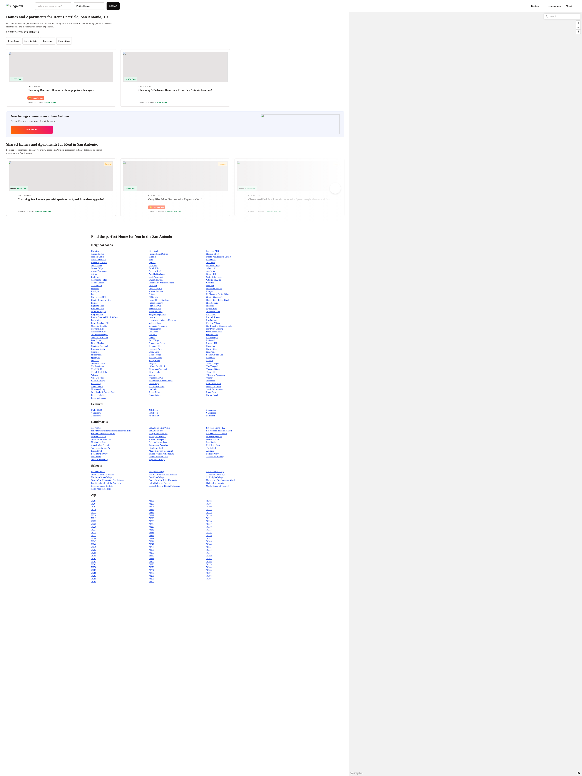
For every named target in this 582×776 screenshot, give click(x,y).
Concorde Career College (102, 486)
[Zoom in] (578, 23)
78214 (151, 512)
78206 (209, 504)
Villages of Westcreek (215, 375)
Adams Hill (211, 268)
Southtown (211, 260)
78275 (209, 564)
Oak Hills (153, 334)
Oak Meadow (212, 334)
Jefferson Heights (98, 311)
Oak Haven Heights (99, 334)
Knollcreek (211, 314)
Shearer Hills (96, 355)
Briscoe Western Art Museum (161, 454)
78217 (151, 515)
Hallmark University (215, 483)
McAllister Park (213, 445)
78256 (151, 553)
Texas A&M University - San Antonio (107, 480)
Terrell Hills (154, 268)
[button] (576, 6)
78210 (93, 509)
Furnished (210, 416)
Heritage (94, 303)
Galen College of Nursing (160, 483)
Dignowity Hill (155, 288)
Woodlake (210, 381)
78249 (93, 547)
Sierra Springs (155, 355)
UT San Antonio (98, 471)
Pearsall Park (96, 451)
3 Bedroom (211, 410)
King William (97, 314)
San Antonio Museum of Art (103, 434)
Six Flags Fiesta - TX (215, 428)
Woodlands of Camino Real (103, 392)
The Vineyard (212, 366)
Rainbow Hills (155, 346)
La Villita (153, 265)
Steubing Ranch (155, 358)
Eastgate (209, 291)
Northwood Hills (98, 332)
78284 (151, 570)
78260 (209, 556)
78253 (151, 550)
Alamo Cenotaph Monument (161, 451)
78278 (93, 567)
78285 (209, 570)
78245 (209, 541)
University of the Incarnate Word (220, 480)
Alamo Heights (97, 254)
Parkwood (210, 340)
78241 (151, 538)
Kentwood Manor (98, 398)
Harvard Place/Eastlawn (159, 300)
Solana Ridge (154, 392)
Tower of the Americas (101, 439)
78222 (93, 521)
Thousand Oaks (212, 369)
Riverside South (98, 349)
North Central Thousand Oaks (219, 326)
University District (99, 262)
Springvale (95, 358)
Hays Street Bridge (157, 459)
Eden (93, 294)
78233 (209, 530)
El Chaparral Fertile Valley (217, 294)
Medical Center (97, 257)
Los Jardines (211, 320)
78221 (209, 518)
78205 (151, 504)
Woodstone (95, 383)
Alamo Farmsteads (99, 271)
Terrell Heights (212, 363)
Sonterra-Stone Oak (214, 355)
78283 (93, 570)
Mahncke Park (155, 323)
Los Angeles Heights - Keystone (162, 320)
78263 (151, 558)
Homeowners (554, 6)
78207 (93, 507)
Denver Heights (97, 395)
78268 (209, 561)
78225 (93, 524)
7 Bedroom (96, 416)
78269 (93, 564)
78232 (151, 530)
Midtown (152, 257)
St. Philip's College (214, 477)
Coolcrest (210, 283)
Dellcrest (210, 285)
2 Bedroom (153, 410)
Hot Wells (153, 389)
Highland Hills (97, 306)
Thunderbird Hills (99, 372)
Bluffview (95, 277)
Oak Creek (153, 332)
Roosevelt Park (155, 349)
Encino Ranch (212, 395)
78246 (93, 544)
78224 (209, 521)
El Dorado (153, 297)
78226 (151, 524)
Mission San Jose (156, 291)
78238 (151, 535)
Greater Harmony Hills (101, 300)
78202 (151, 501)
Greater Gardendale (214, 297)
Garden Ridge (97, 268)
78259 (151, 556)
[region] (382, 60)
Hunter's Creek (155, 309)
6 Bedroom (211, 413)
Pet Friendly (154, 416)
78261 (93, 558)
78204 (93, 504)
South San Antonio (214, 389)
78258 (93, 556)
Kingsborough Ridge (157, 314)
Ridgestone (211, 346)
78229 (151, 527)
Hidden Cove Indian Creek (217, 300)
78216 (93, 515)
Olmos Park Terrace (99, 337)
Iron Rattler (211, 442)
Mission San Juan (98, 442)
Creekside (95, 352)
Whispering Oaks (156, 378)
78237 (93, 535)
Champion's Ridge (99, 280)
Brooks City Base (213, 386)
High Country (212, 303)
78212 (209, 509)
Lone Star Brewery (99, 454)
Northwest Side (212, 265)
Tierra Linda (154, 372)
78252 (93, 550)
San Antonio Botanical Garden (219, 431)
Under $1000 (96, 410)
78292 (93, 576)
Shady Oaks (154, 352)
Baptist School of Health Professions (164, 486)
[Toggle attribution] (578, 773)
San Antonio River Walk (159, 428)
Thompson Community (159, 369)
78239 (209, 535)
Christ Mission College (101, 489)
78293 (151, 576)
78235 (151, 533)
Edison (152, 294)
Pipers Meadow (97, 343)
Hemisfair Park (212, 439)
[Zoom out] (578, 27)
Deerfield (153, 285)
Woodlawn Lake (213, 311)
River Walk (153, 251)
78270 (151, 564)
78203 (209, 501)
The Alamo (96, 428)
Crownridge (154, 383)
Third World (96, 369)
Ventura (152, 375)
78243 (93, 541)
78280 (209, 567)
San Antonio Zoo (156, 431)
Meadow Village (213, 323)
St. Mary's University (215, 474)
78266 (151, 561)
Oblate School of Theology (218, 486)
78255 (93, 553)
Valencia (94, 375)
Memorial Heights (99, 326)
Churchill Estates (156, 280)
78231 (93, 530)
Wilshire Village (98, 381)
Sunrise (209, 360)
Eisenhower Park (156, 448)
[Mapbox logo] (356, 773)
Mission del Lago (98, 389)
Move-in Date (30, 41)
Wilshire (209, 378)
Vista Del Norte (97, 378)
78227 (209, 524)
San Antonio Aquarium (158, 445)
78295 (93, 579)
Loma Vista (96, 320)
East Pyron (95, 291)
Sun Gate (95, 360)
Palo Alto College (156, 477)
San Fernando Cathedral (216, 434)
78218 (209, 515)
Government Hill (98, 297)
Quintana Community (100, 346)
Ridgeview (210, 352)
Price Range (13, 41)
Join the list (31, 129)
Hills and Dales (97, 309)
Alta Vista (210, 271)
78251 (209, 547)
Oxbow (152, 337)
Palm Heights (212, 337)
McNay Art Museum (157, 436)
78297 (209, 579)
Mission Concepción (157, 439)
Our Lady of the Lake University (163, 480)
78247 (151, 544)
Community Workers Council (161, 283)
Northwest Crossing (214, 329)
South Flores (96, 265)
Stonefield (210, 358)
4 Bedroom (96, 413)
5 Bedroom (153, 413)
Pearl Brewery (212, 454)
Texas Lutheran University (102, 474)
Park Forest (96, 340)
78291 (209, 573)
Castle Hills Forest (214, 277)
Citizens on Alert (213, 280)
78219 (93, 518)
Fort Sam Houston (156, 386)
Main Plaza (96, 457)
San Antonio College (215, 471)
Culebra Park (96, 285)
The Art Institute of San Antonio (163, 474)
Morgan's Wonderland (158, 434)
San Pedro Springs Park (101, 448)
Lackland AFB (212, 251)
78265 (93, 561)
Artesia (94, 274)
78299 (151, 582)
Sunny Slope (154, 360)
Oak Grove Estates (214, 332)
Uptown (152, 262)
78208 (151, 507)
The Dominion (97, 366)
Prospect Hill (211, 343)
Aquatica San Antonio (100, 445)
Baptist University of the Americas (106, 483)
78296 (151, 579)
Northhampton (155, 329)
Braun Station (155, 395)
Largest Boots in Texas (158, 457)
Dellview (95, 288)
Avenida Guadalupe (157, 274)
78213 (93, 512)
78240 (93, 538)
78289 (151, 573)
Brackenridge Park (214, 436)
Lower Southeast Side (100, 323)
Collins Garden (97, 283)
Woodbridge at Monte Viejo (160, 381)
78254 (209, 550)
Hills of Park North (157, 366)
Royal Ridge (211, 349)
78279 (151, 567)
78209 (209, 507)
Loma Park (211, 392)
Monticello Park (155, 311)
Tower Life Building (215, 457)
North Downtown (98, 260)
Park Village (154, 340)
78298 (93, 582)
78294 (209, 576)
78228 (93, 527)
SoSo (151, 260)
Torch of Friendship (99, 459)
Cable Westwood (156, 277)
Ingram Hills (211, 309)
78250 (151, 547)
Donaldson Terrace (214, 288)
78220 (151, 518)
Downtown (95, 251)
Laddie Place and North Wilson (104, 317)
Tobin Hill (210, 372)
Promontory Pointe (157, 343)
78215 (209, 512)
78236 (209, 533)
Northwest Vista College (101, 477)
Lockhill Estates (213, 317)
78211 (151, 509)
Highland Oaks (155, 306)
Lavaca (152, 317)
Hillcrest (210, 306)
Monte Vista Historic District (218, 257)
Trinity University (156, 471)
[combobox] (53, 6)
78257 (209, 553)
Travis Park (211, 448)
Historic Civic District (158, 254)
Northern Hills (97, 329)
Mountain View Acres (158, 326)
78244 (151, 541)
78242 (209, 538)
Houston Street (212, 254)
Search (113, 6)
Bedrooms (47, 41)
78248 (209, 544)
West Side (210, 262)
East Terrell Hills (213, 383)
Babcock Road (155, 271)
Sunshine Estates (98, 363)
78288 (93, 573)
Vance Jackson (97, 386)
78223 (151, 521)
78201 (93, 501)
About (569, 6)
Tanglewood (154, 363)
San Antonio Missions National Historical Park (111, 431)
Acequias (210, 451)
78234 (93, 533)
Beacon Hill (211, 274)
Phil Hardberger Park (158, 442)
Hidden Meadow (156, 303)
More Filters (64, 41)
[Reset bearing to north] (578, 31)
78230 (209, 527)
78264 (209, 558)
